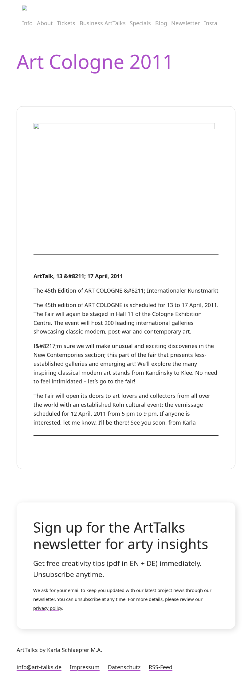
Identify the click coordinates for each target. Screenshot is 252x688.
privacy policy (47, 608)
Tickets (66, 23)
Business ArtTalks (103, 23)
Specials (140, 23)
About (45, 23)
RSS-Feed (160, 667)
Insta (210, 23)
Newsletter (185, 23)
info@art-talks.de (39, 667)
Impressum (85, 667)
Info (27, 23)
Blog (161, 23)
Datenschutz (124, 667)
